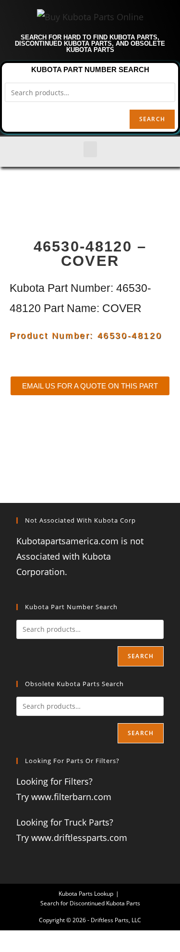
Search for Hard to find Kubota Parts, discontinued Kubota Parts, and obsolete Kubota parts (90, 43)
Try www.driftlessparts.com (71, 837)
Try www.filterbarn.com (63, 796)
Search (152, 119)
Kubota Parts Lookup (86, 893)
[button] (90, 149)
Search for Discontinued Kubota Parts (90, 903)
